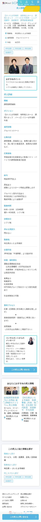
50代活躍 (18, 48)
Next (37, 402)
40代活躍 (8, 48)
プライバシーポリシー (28, 507)
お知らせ (23, 500)
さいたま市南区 (18, 468)
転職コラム (24, 497)
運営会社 (5, 503)
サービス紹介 (7, 497)
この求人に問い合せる (20, 370)
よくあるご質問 (7, 500)
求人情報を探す (26, 494)
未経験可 (8, 52)
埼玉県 (6, 468)
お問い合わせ (7, 507)
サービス (7, 457)
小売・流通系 (18, 457)
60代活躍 (28, 48)
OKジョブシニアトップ (10, 494)
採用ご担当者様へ (26, 503)
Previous (4, 402)
